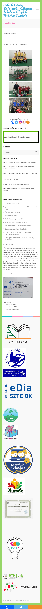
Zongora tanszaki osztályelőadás (16, 229)
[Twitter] (16, 122)
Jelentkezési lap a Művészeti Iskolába (17, 137)
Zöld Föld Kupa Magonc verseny (16, 222)
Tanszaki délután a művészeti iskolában (18, 225)
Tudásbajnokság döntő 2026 (14, 219)
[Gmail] (24, 122)
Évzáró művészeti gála (12, 212)
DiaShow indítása (10, 33)
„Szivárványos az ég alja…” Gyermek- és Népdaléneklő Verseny (18, 233)
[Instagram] (20, 122)
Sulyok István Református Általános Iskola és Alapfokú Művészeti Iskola (18, 10)
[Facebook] (12, 122)
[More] (28, 122)
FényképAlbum (9, 44)
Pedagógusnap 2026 (12, 203)
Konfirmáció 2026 (11, 215)
